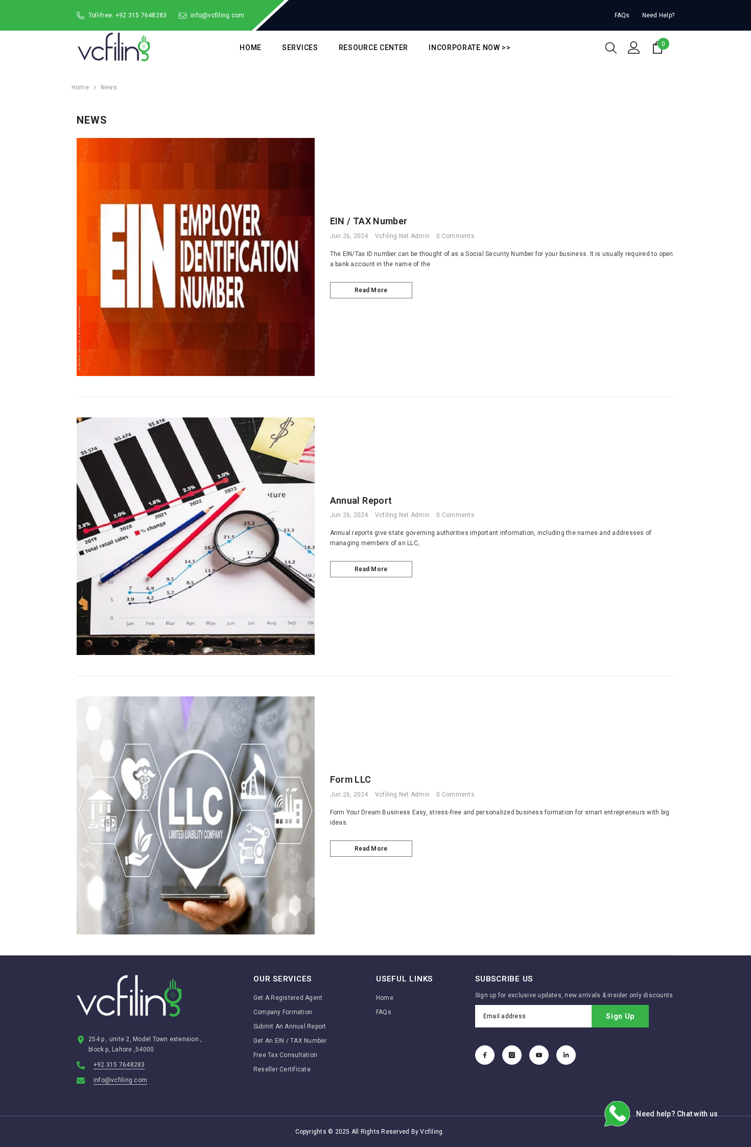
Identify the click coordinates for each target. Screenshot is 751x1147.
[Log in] (634, 47)
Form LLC (350, 779)
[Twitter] (566, 1055)
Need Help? (658, 15)
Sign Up (620, 1016)
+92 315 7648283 (141, 15)
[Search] (611, 47)
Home (80, 87)
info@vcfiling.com (217, 15)
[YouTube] (539, 1055)
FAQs (622, 15)
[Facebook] (485, 1055)
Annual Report (361, 500)
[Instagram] (512, 1055)
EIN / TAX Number (369, 221)
